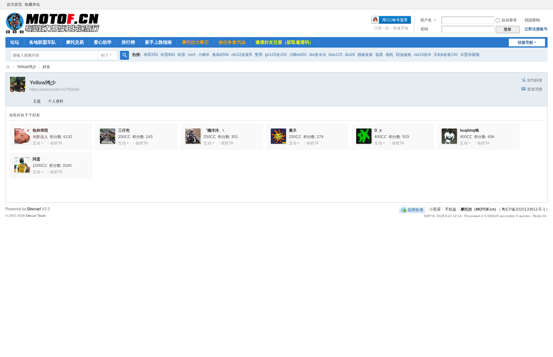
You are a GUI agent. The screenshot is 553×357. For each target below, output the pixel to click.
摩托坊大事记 (195, 42)
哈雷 (181, 54)
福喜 (379, 54)
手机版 (450, 209)
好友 (46, 67)
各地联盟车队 (42, 42)
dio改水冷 (317, 54)
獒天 (293, 130)
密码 (424, 29)
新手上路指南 (158, 42)
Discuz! (34, 209)
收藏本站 (32, 4)
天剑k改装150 (446, 54)
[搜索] (124, 55)
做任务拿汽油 (232, 42)
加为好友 (534, 80)
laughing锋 (469, 130)
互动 (36, 143)
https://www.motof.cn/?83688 (54, 89)
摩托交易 (75, 42)
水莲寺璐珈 (469, 54)
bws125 (335, 54)
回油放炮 (403, 54)
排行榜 (128, 42)
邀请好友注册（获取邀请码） (284, 42)
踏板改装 (365, 54)
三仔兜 (124, 130)
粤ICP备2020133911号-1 (523, 209)
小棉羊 (204, 54)
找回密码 (532, 20)
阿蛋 (36, 159)
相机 (389, 54)
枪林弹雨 (40, 130)
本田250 (151, 54)
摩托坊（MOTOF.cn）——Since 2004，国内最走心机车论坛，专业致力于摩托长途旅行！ (8, 67)
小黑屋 (435, 209)
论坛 (14, 42)
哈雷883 (168, 54)
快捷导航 (525, 42)
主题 (37, 101)
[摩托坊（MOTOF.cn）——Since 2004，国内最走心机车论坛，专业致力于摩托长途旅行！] (52, 22)
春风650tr (220, 54)
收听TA (56, 143)
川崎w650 (298, 54)
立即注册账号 (536, 29)
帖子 (105, 55)
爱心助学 (103, 42)
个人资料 (55, 101)
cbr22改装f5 (241, 54)
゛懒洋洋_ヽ (214, 130)
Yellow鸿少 (26, 67)
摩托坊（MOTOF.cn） (479, 209)
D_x (378, 130)
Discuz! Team (35, 215)
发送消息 (534, 89)
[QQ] (412, 209)
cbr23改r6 (422, 54)
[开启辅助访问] (546, 4)
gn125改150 (276, 54)
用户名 (426, 20)
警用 (258, 54)
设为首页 (14, 4)
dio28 (350, 54)
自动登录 (509, 20)
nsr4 (192, 54)
